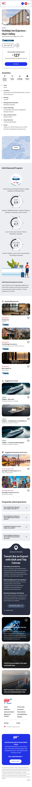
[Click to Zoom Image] (16, 17)
